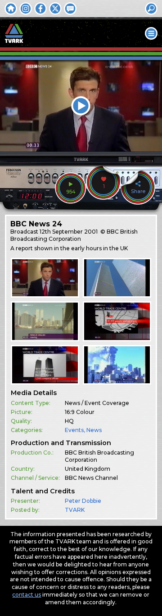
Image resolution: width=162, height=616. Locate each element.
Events (74, 430)
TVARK (75, 509)
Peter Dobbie (83, 500)
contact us (26, 594)
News (94, 430)
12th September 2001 (69, 231)
